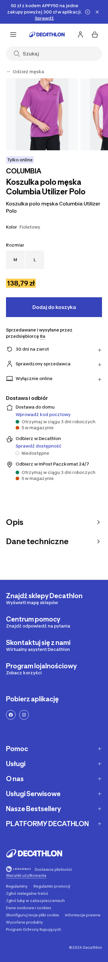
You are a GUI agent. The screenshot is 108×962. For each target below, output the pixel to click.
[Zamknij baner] (97, 12)
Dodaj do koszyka (54, 307)
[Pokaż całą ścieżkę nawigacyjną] (8, 71)
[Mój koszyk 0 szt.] (95, 34)
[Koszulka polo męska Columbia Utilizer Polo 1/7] (42, 114)
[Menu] (13, 34)
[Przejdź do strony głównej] (47, 34)
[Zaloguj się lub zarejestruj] (80, 34)
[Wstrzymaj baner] (87, 12)
